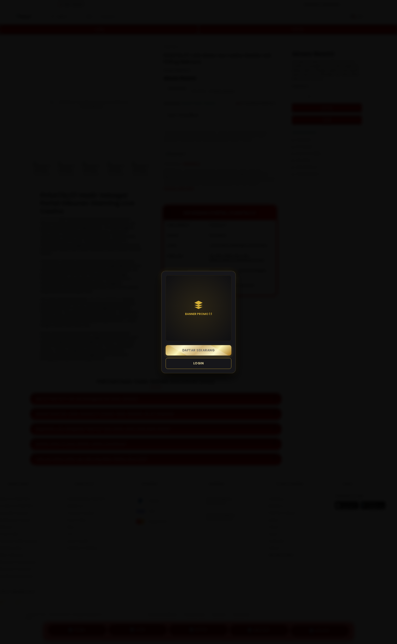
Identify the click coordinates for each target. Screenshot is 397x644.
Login (198, 363)
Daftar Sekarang (198, 350)
